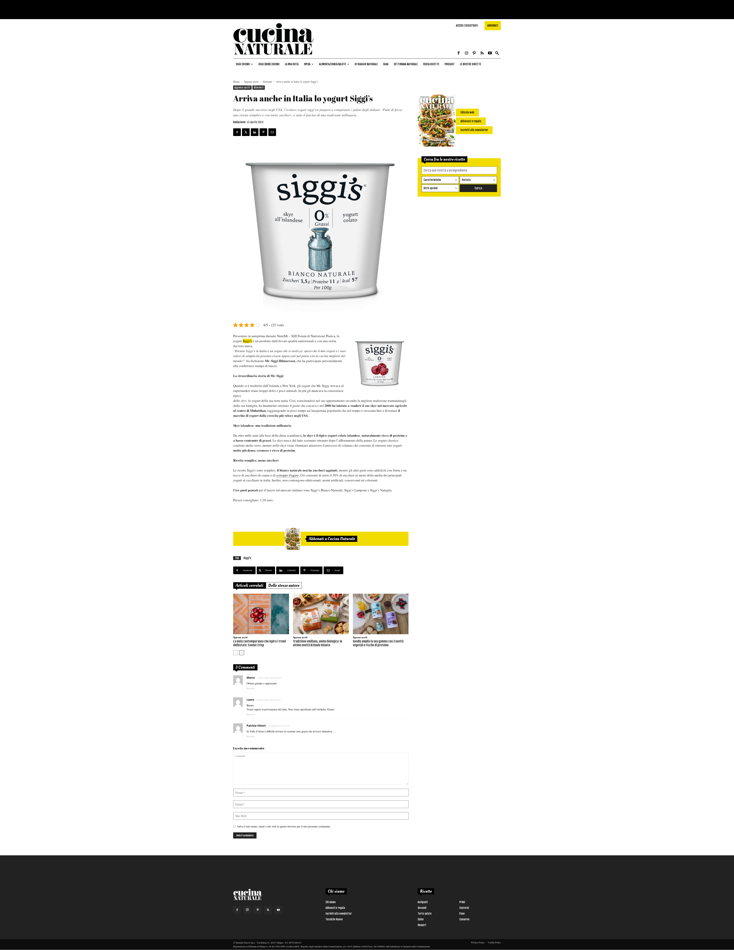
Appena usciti (251, 81)
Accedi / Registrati (467, 25)
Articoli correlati (249, 585)
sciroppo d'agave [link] (287, 475)
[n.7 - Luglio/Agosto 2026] (293, 539)
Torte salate (425, 913)
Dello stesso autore (283, 585)
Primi (462, 902)
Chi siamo (331, 902)
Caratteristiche (432, 180)
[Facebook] (458, 53)
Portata (466, 180)
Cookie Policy (494, 942)
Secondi (422, 907)
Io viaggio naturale (366, 64)
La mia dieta (292, 64)
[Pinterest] (474, 53)
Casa (385, 64)
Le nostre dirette (470, 64)
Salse (421, 919)
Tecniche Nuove (334, 919)
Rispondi (250, 688)
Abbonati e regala (335, 907)
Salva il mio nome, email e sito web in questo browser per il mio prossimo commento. (284, 826)
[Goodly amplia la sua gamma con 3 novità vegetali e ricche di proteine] (381, 614)
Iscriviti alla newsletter (339, 913)
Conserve (464, 919)
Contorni (464, 907)
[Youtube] (490, 53)
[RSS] (482, 53)
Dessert (422, 925)
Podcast (450, 64)
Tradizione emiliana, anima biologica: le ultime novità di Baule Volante (317, 643)
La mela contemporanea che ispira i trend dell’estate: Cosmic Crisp (259, 643)
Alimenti (267, 81)
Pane (462, 913)
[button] (497, 53)
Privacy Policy (477, 942)
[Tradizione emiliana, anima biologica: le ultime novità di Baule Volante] (321, 614)
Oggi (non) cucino (268, 64)
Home (236, 81)
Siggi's (247, 558)
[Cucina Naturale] (273, 56)
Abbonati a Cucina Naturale (332, 539)
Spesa (307, 64)
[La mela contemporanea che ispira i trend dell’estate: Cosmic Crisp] (261, 614)
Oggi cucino (243, 64)
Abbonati (492, 25)
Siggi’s (247, 341)
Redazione (239, 122)
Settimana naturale (406, 64)
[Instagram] (466, 53)
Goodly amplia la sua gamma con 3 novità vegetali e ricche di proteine (378, 643)
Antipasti (423, 902)
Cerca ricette (431, 64)
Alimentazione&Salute (332, 64)
